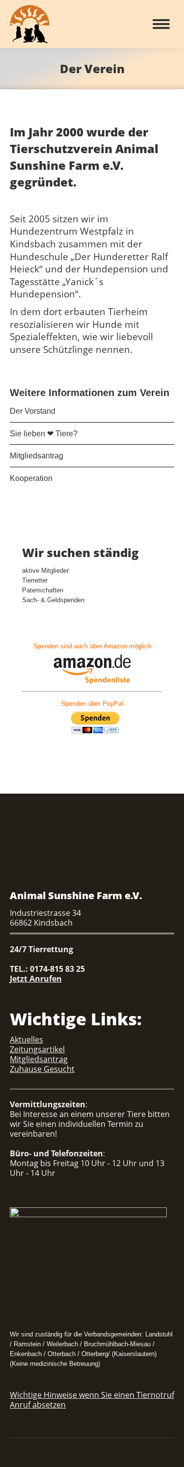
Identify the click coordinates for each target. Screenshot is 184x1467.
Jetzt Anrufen (36, 978)
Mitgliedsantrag (36, 456)
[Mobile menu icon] (161, 24)
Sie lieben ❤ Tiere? (44, 433)
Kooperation (31, 478)
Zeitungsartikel (37, 1049)
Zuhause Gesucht (42, 1069)
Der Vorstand (32, 411)
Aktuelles (26, 1039)
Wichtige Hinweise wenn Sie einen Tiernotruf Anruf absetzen (92, 1399)
